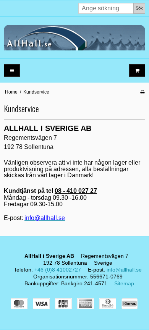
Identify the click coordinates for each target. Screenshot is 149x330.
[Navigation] (12, 70)
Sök (139, 8)
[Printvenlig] (142, 92)
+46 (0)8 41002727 (57, 270)
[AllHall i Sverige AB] (74, 37)
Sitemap (124, 283)
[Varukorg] (137, 70)
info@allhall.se (124, 270)
